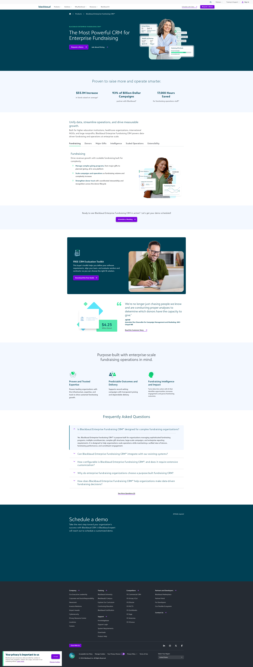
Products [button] (57, 7)
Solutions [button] (67, 7)
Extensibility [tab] (153, 143)
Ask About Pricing (98, 47)
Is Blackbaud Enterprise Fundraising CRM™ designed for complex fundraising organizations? (128, 429)
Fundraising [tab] (75, 143)
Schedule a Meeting (125, 219)
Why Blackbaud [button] (80, 7)
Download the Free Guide (84, 278)
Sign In (246, 2)
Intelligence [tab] (116, 143)
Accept (55, 656)
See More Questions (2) (126, 493)
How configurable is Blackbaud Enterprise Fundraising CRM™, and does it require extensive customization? (127, 463)
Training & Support (232, 2)
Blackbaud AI (105, 7)
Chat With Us (75, 645)
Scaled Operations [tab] (135, 143)
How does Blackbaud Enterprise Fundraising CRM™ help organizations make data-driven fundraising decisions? (126, 483)
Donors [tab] (88, 143)
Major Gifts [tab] (101, 143)
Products (78, 14)
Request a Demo (207, 7)
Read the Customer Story (134, 330)
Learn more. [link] (20, 661)
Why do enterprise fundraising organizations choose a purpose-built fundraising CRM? (125, 473)
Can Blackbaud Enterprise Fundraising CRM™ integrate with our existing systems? (122, 453)
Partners (218, 2)
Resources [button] (93, 7)
